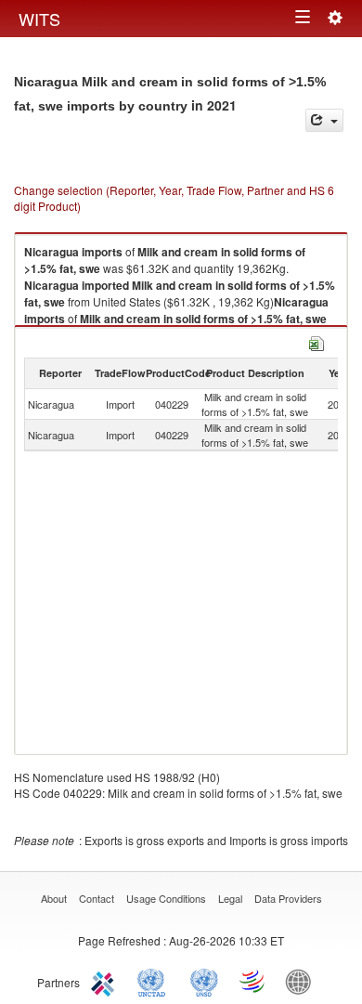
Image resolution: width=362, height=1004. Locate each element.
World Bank (302, 980)
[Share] (324, 120)
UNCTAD (155, 980)
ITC (105, 980)
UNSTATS (204, 980)
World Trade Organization (253, 980)
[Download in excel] (316, 341)
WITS (39, 19)
